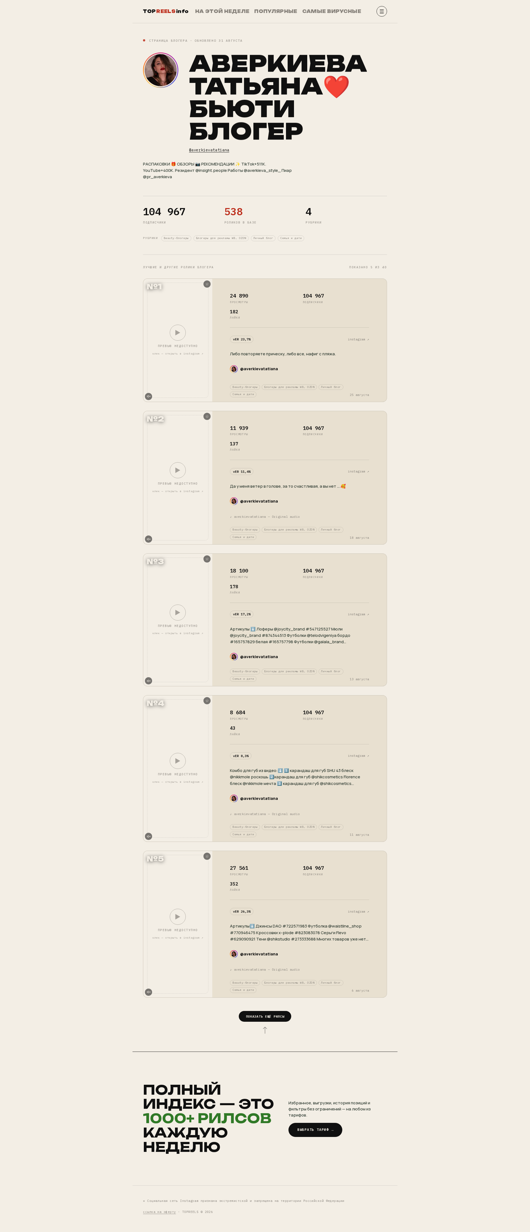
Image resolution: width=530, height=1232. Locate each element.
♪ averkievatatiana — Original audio (265, 517)
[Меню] (382, 11)
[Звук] (148, 396)
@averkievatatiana (209, 150)
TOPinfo (166, 11)
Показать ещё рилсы (265, 1016)
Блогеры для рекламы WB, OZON (221, 238)
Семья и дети (291, 238)
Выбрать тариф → (315, 1129)
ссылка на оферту (159, 1212)
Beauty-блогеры (176, 238)
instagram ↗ (358, 339)
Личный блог (263, 238)
